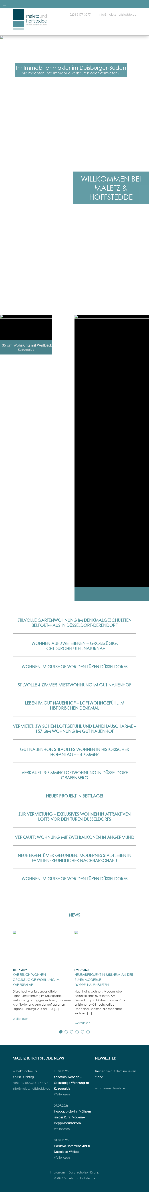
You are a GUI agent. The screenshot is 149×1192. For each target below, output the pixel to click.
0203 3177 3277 (80, 14)
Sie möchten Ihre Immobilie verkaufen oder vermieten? (71, 73)
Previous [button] (47, 601)
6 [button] (88, 1032)
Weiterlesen (21, 1018)
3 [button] (72, 1032)
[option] (74, 171)
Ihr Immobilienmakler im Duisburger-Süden (71, 67)
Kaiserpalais (26, 349)
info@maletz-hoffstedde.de (117, 14)
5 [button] (82, 1032)
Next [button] (102, 601)
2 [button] (66, 1032)
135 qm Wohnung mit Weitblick (26, 345)
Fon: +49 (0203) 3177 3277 (30, 1083)
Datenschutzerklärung (84, 1172)
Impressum (57, 1172)
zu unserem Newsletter (110, 1088)
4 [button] (77, 1032)
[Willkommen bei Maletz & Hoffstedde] (30, 27)
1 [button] (61, 1032)
